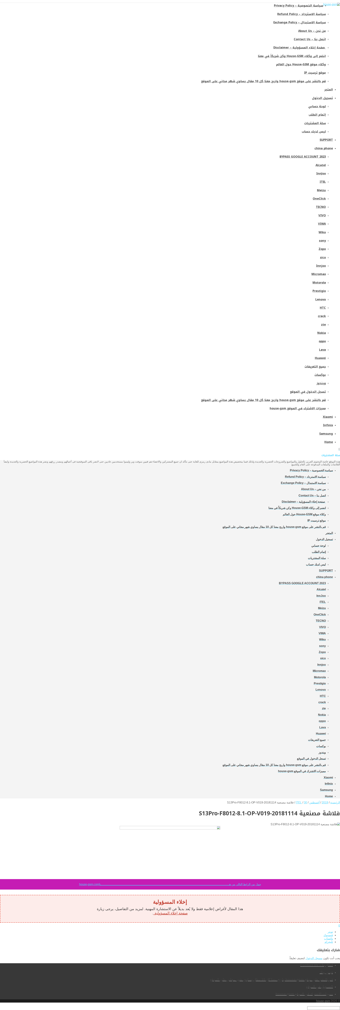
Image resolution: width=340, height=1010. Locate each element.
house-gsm (323, 1000)
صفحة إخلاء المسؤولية (171, 913)
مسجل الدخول (313, 958)
